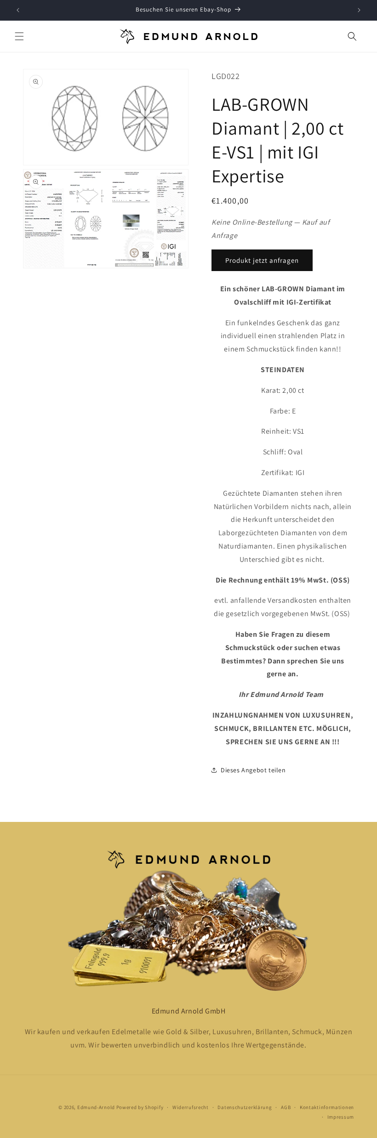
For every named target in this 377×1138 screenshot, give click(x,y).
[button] (19, 36)
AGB (286, 1107)
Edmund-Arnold (96, 1107)
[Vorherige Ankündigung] (18, 10)
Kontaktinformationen (327, 1107)
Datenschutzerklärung (244, 1107)
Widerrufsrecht (190, 1107)
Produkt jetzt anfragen (262, 260)
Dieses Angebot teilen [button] (253, 770)
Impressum (340, 1117)
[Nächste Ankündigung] (359, 10)
